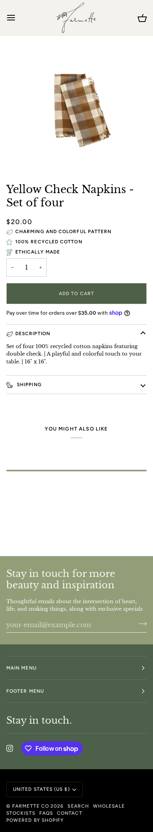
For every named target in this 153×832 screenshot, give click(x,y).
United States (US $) (41, 789)
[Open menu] (18, 17)
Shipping (28, 384)
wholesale (109, 806)
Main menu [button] (21, 668)
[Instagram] (9, 748)
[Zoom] (26, 156)
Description (32, 333)
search (78, 806)
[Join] (140, 624)
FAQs (46, 813)
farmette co (30, 806)
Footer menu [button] (25, 691)
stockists (20, 813)
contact (69, 813)
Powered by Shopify (35, 820)
